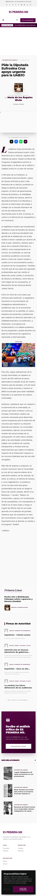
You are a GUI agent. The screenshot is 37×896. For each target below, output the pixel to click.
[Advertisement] (18, 41)
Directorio (21, 851)
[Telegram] (24, 5)
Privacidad (7, 889)
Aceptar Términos (23, 889)
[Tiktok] (18, 5)
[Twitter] (6, 5)
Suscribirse (27, 20)
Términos (5, 851)
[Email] (30, 5)
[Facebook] (9, 5)
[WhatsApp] (21, 141)
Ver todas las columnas (18, 700)
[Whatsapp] (27, 5)
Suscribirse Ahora (18, 746)
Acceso (5, 864)
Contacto (20, 848)
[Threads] (15, 5)
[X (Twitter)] (11, 141)
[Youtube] (21, 5)
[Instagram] (12, 5)
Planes (5, 861)
